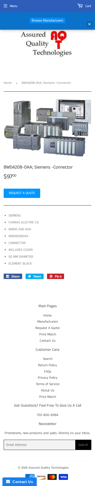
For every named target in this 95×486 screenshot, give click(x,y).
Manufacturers (47, 321)
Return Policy (47, 365)
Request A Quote (47, 328)
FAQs (47, 371)
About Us (47, 390)
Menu (13, 6)
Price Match (47, 334)
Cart (87, 6)
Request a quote (22, 193)
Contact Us (48, 340)
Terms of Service (47, 384)
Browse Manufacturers (47, 20)
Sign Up (83, 445)
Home (8, 83)
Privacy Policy (47, 377)
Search (47, 358)
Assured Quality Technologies (48, 467)
